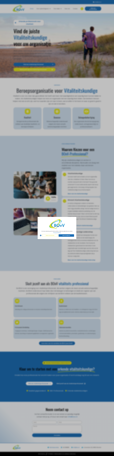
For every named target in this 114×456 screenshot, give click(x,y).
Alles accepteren (66, 235)
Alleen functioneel (50, 235)
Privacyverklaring (57, 232)
